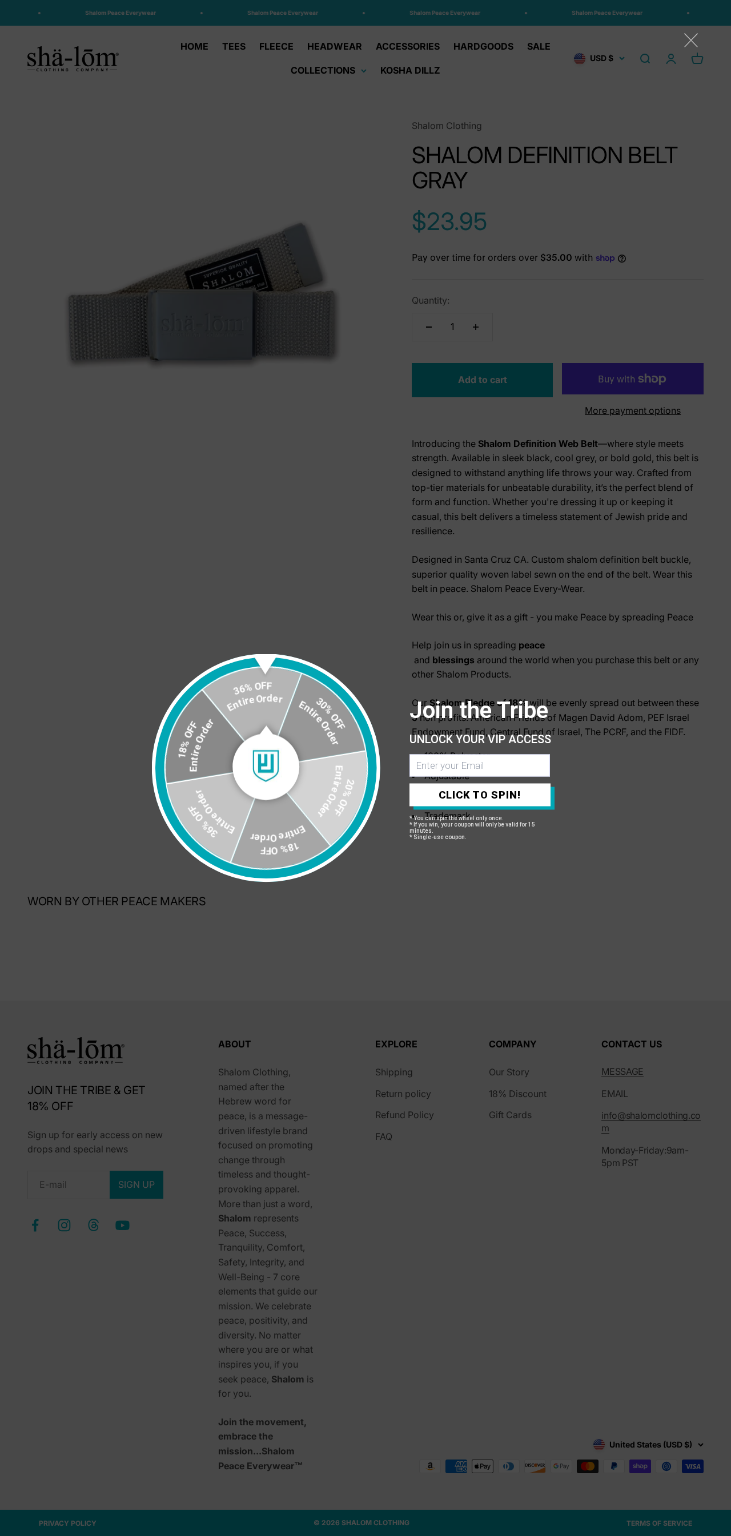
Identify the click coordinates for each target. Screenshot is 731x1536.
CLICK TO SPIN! (480, 795)
